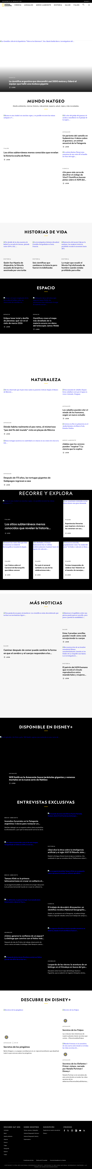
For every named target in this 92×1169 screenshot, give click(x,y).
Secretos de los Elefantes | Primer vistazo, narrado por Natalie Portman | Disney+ (75, 1067)
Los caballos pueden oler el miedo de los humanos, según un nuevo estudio (75, 412)
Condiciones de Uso (29, 1160)
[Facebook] (64, 1131)
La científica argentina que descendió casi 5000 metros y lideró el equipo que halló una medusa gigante (43, 82)
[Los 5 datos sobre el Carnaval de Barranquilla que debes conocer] (16, 550)
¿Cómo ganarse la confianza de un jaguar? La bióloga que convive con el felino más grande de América (24, 938)
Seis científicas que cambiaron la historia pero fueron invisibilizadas (45, 265)
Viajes (5, 1145)
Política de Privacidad (41, 1160)
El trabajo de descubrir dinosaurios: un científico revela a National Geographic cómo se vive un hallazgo (66, 909)
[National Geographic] (3, 5)
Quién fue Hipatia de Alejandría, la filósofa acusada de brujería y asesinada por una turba (15, 266)
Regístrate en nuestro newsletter (51, 1130)
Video (5, 1154)
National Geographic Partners (31, 1133)
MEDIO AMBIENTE (69, 440)
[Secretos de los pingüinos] (6, 1037)
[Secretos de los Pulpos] (75, 1016)
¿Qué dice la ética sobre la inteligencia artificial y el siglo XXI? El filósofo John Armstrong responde (66, 852)
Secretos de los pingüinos (17, 1047)
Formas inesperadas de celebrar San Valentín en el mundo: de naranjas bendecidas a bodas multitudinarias (75, 570)
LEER (14, 87)
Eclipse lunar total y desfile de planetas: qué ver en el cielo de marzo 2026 (16, 320)
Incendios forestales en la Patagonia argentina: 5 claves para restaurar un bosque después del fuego (21, 823)
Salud (6, 646)
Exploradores (27, 1139)
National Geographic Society (31, 1136)
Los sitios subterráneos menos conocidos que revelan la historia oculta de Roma (27, 528)
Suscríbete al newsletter (12, 1)
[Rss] (84, 1131)
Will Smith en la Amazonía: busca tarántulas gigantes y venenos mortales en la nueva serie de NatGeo (42, 778)
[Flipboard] (76, 1131)
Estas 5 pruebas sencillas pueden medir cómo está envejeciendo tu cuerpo (74, 635)
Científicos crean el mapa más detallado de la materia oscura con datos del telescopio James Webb (46, 322)
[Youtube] (80, 1131)
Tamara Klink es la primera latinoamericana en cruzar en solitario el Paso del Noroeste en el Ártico (23, 881)
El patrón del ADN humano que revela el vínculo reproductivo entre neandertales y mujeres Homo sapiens (75, 672)
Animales (66, 132)
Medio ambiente (8, 1136)
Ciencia (12, 77)
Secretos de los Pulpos (73, 1030)
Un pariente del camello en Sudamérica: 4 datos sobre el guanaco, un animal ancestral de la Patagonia (75, 139)
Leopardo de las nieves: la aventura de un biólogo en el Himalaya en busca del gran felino (67, 967)
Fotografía (6, 1148)
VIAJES (6, 148)
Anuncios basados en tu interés (58, 1160)
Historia (6, 1139)
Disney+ (87, 1)
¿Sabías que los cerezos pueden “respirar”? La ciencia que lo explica (73, 446)
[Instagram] (72, 1131)
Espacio (7, 314)
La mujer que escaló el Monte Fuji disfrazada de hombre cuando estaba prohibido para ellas (73, 266)
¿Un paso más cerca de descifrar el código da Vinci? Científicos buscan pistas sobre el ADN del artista (74, 177)
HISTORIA (7, 259)
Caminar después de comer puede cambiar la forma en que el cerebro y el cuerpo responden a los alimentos (30, 653)
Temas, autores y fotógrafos (31, 1130)
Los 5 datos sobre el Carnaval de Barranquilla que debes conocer (15, 567)
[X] (68, 1131)
